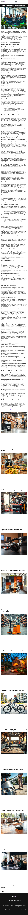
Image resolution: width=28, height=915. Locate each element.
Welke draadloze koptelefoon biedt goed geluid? (13, 570)
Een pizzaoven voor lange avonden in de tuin (12, 690)
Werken (2, 890)
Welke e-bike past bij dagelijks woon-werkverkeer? (14, 729)
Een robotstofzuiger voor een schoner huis (11, 849)
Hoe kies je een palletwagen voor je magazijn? (12, 650)
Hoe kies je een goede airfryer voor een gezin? (12, 490)
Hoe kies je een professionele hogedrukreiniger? (13, 810)
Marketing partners (14, 903)
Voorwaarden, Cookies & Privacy (14, 900)
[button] (16, 2)
